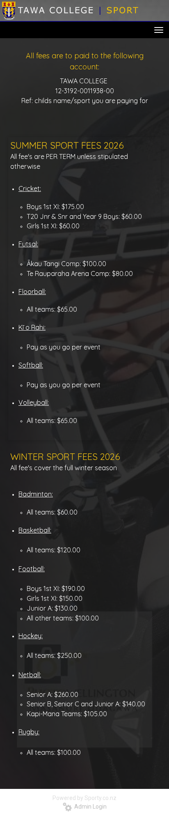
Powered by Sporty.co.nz (84, 798)
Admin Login (89, 806)
